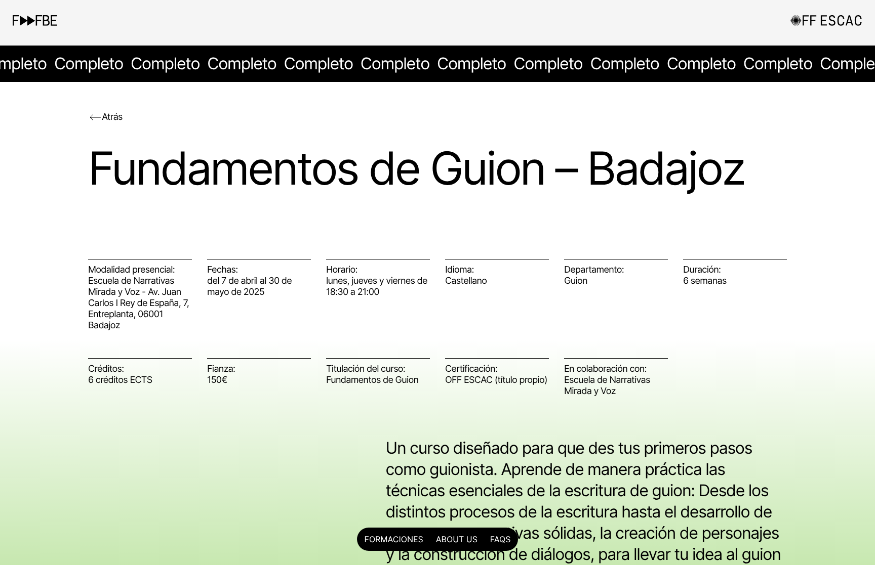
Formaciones (394, 539)
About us (457, 539)
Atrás (112, 117)
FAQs (500, 539)
